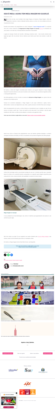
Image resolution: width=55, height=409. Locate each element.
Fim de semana (6, 4)
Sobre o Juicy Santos (34, 353)
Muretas (15, 4)
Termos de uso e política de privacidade (27, 357)
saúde (20, 260)
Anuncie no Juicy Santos (8, 353)
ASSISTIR (8, 407)
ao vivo (41, 28)
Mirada (11, 4)
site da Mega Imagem (43, 236)
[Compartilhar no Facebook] (11, 255)
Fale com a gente (21, 353)
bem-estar (6, 260)
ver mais (52, 273)
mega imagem (16, 260)
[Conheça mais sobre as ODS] (27, 392)
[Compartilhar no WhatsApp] (8, 255)
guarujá (10, 260)
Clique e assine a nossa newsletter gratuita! (36, 115)
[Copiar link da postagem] (5, 255)
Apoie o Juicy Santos (47, 353)
